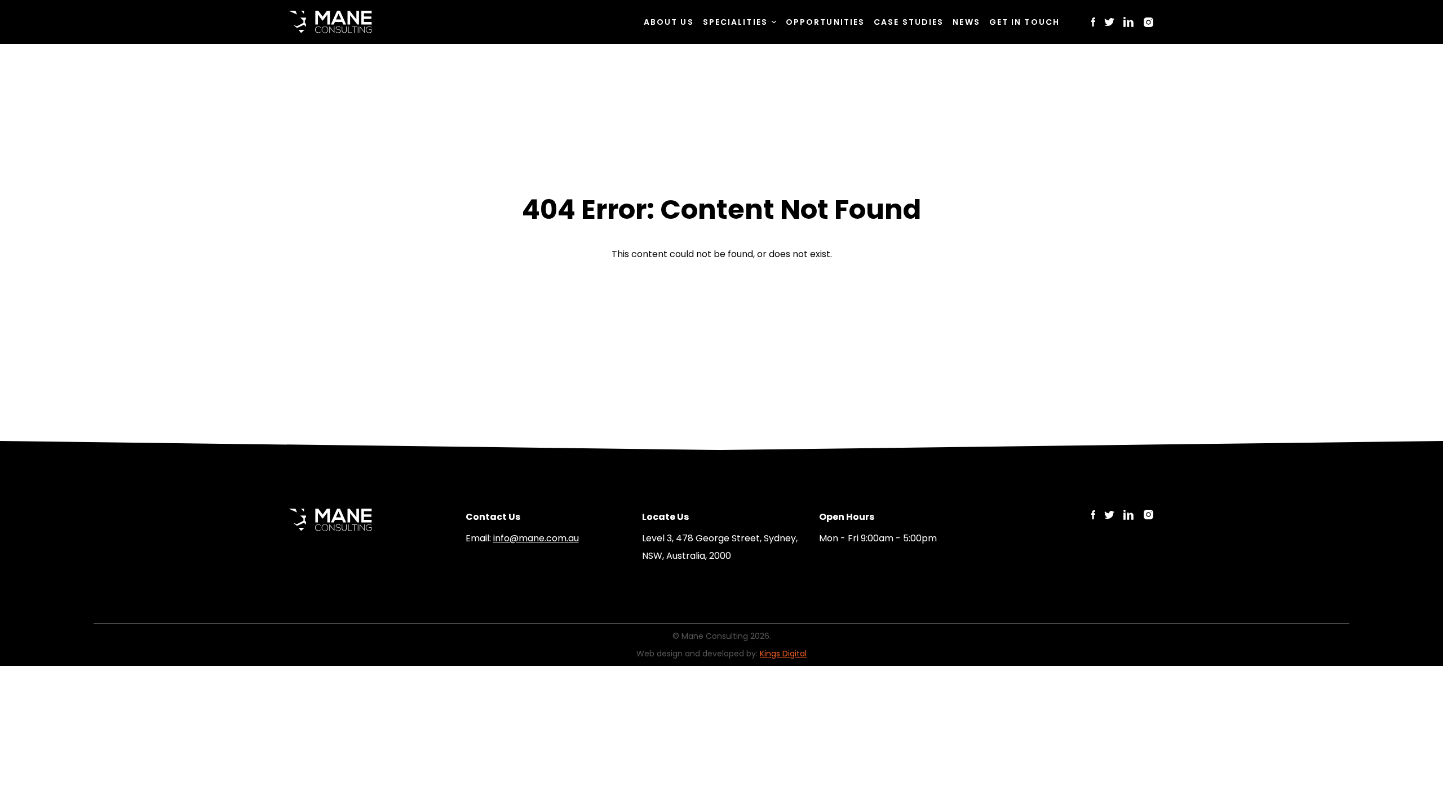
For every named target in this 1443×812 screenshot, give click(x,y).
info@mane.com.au (536, 538)
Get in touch (1024, 22)
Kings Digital (783, 653)
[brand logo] (330, 22)
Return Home (721, 291)
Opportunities (825, 22)
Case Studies (909, 22)
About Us (669, 22)
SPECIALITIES (735, 22)
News (966, 22)
